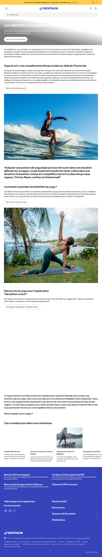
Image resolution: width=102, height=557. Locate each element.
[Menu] (6, 8)
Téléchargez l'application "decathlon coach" (22, 307)
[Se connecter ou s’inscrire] (90, 8)
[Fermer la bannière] (96, 2)
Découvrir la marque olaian (15, 39)
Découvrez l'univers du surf (16, 88)
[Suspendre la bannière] (93, 2)
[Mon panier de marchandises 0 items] (95, 8)
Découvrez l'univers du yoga (16, 202)
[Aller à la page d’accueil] (48, 8)
